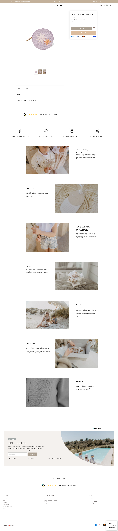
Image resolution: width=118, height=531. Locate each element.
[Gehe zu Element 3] (44, 72)
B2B (98, 5)
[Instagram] (93, 503)
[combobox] (113, 5)
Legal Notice (46, 498)
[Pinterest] (96, 503)
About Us (5, 498)
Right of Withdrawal (47, 503)
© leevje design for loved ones (11, 523)
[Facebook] (90, 503)
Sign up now (32, 454)
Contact (4, 500)
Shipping (18, 94)
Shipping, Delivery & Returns (8, 506)
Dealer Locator (6, 504)
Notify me (83, 32)
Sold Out (81, 28)
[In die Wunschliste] (94, 28)
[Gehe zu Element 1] (36, 72)
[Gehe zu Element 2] (40, 72)
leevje (92, 498)
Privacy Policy (46, 506)
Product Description (22, 88)
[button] (111, 525)
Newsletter (5, 502)
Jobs (4, 511)
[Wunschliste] (107, 5)
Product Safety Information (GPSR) (26, 100)
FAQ (4, 508)
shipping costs (82, 19)
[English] (113, 5)
